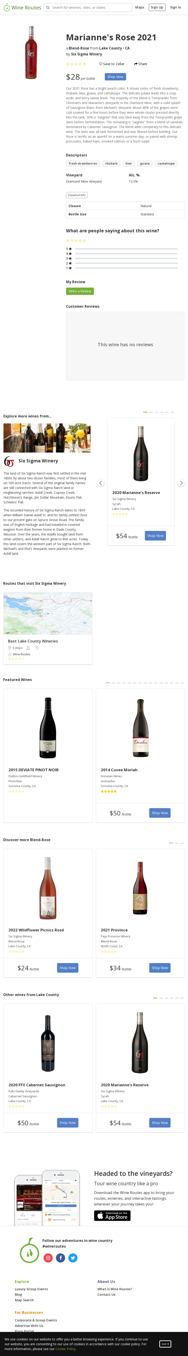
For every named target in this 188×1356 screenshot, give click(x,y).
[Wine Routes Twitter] (72, 1258)
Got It (165, 1344)
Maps (139, 7)
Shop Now (116, 76)
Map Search (24, 1300)
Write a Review (80, 291)
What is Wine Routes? (114, 1289)
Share (142, 64)
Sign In (175, 7)
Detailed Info (77, 195)
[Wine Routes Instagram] (48, 1258)
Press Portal (24, 1331)
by (84, 54)
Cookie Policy (65, 1349)
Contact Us (106, 1294)
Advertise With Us (29, 1325)
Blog (18, 1294)
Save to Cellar (113, 64)
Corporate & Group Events (36, 1320)
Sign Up (157, 7)
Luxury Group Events (31, 1289)
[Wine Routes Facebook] (60, 1258)
